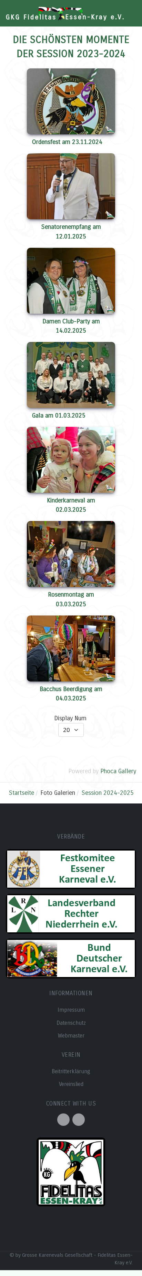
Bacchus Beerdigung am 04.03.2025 (71, 693)
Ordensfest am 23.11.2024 (67, 142)
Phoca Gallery (118, 771)
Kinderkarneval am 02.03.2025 (71, 505)
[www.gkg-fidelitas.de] (65, 13)
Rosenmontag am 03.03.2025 (71, 599)
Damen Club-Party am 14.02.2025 (71, 326)
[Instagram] (78, 1119)
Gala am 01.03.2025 (58, 415)
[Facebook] (63, 1119)
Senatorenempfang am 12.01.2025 (71, 231)
